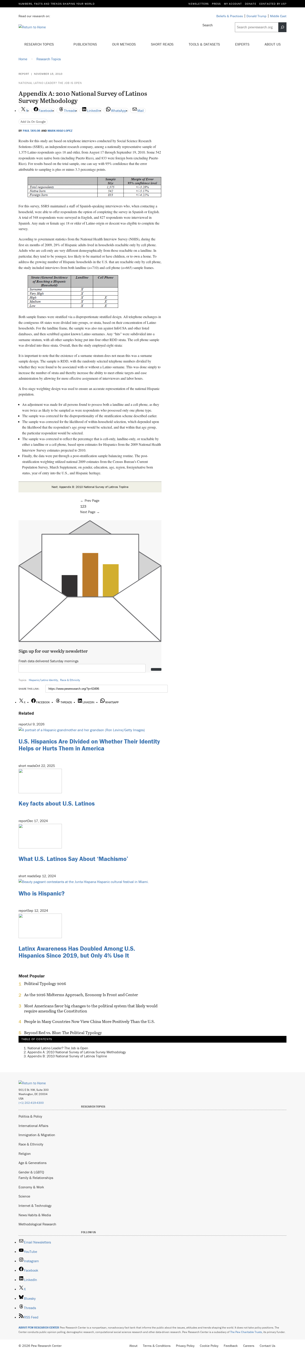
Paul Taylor (31, 131)
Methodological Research (37, 1224)
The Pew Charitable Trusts (246, 1332)
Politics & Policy (30, 1116)
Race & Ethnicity (70, 680)
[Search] (282, 27)
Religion (25, 1153)
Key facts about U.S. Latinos (57, 803)
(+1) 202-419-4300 (31, 1103)
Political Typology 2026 (45, 983)
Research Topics (39, 44)
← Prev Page (89, 500)
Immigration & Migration (37, 1135)
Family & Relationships (36, 1177)
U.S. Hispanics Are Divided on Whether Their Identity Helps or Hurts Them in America (89, 744)
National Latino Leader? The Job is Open (50, 83)
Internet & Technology (35, 1205)
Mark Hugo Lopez (60, 131)
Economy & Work (31, 1187)
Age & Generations (32, 1162)
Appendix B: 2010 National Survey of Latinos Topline (67, 1056)
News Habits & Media (35, 1215)
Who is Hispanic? (42, 893)
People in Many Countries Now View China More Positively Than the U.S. (89, 1021)
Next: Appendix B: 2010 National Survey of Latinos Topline (90, 487)
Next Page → (90, 512)
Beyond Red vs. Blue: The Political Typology (63, 1032)
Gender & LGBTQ (31, 1172)
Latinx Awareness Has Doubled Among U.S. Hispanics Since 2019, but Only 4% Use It (77, 952)
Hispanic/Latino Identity (43, 680)
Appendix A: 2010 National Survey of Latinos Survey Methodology (76, 1052)
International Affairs (33, 1125)
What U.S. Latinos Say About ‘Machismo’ (73, 858)
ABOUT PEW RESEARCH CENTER (39, 1327)
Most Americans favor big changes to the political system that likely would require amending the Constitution (90, 1008)
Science (24, 1196)
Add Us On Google (33, 121)
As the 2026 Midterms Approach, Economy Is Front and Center (81, 995)
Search (208, 25)
